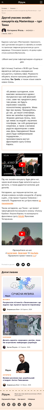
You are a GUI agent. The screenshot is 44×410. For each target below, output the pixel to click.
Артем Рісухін (12, 347)
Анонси (29, 30)
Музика (6, 299)
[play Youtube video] (22, 164)
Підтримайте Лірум (8, 399)
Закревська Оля (13, 309)
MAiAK (21, 216)
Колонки (7, 337)
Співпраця (31, 399)
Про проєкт (21, 399)
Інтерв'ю (7, 375)
